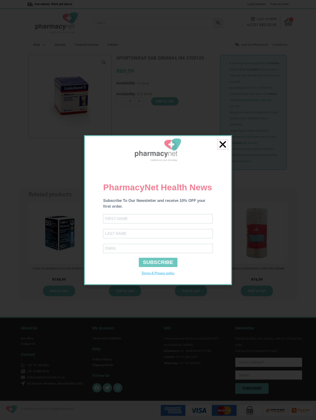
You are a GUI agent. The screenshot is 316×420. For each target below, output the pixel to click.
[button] (222, 144)
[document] (158, 210)
